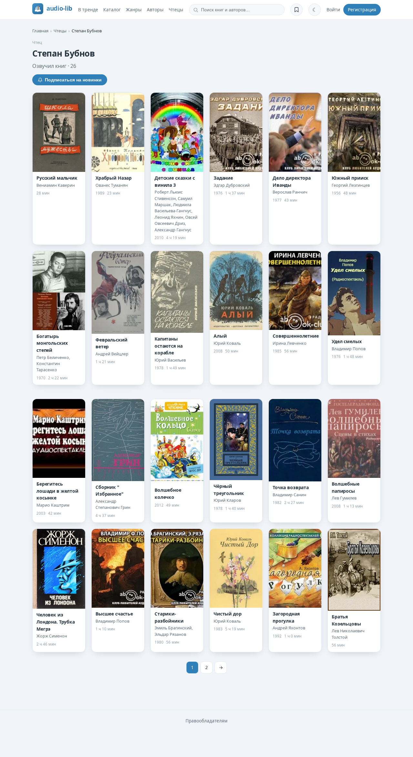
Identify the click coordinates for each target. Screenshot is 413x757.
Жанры (134, 9)
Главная (40, 31)
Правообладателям (206, 721)
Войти (333, 9)
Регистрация (362, 9)
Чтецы (176, 9)
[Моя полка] (296, 10)
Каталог (112, 9)
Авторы (155, 9)
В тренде (88, 9)
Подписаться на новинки (73, 79)
